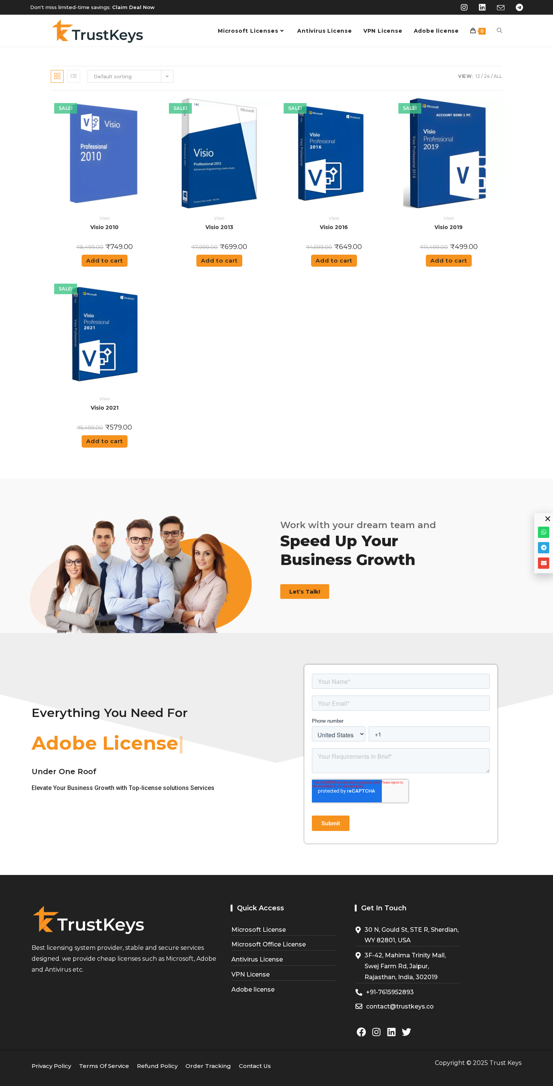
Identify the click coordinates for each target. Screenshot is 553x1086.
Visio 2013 (219, 227)
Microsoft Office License (268, 944)
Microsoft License (258, 929)
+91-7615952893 (390, 992)
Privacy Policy (51, 1065)
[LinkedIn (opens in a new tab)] (482, 7)
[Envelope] (543, 563)
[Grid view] (57, 76)
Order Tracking (208, 1065)
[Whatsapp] (543, 532)
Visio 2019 (448, 227)
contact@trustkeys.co (400, 1006)
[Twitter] (406, 1032)
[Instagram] (376, 1032)
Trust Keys (505, 1062)
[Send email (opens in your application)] (500, 8)
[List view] (73, 76)
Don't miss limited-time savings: (92, 7)
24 (487, 76)
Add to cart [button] (104, 260)
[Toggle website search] (499, 31)
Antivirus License (257, 959)
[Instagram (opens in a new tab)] (464, 7)
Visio (104, 218)
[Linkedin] (391, 1032)
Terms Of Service (104, 1065)
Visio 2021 (104, 407)
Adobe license (253, 989)
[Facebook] (361, 1032)
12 (478, 76)
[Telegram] (543, 547)
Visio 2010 (104, 227)
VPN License (250, 974)
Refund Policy (157, 1065)
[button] (547, 518)
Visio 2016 (334, 227)
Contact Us (255, 1065)
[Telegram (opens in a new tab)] (516, 7)
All (498, 76)
